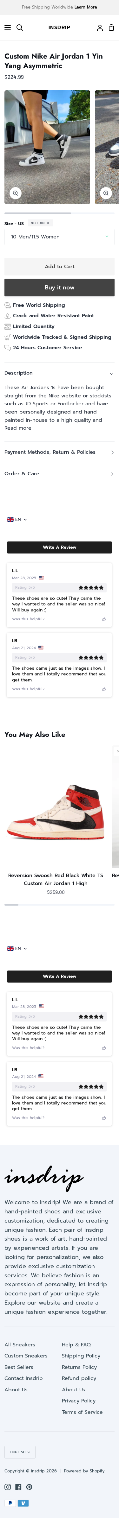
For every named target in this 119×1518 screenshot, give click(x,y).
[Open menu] (5, 27)
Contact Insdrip (23, 1378)
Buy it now (60, 287)
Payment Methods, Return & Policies (50, 452)
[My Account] (97, 27)
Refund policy (79, 1378)
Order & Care (21, 474)
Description (18, 373)
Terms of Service (82, 1412)
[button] (59, 547)
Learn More (86, 7)
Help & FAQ (76, 1345)
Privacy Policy (79, 1401)
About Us (16, 1390)
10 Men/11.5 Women (35, 237)
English (18, 1452)
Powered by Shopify (84, 1471)
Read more (17, 428)
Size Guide (40, 223)
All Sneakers (19, 1345)
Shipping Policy (81, 1356)
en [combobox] (18, 519)
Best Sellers (18, 1367)
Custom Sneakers (26, 1356)
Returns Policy (79, 1367)
